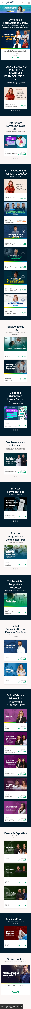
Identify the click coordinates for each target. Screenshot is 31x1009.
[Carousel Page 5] (20, 110)
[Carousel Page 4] (18, 110)
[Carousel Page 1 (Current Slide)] (11, 110)
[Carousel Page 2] (13, 110)
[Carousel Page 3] (15, 110)
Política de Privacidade (11, 1007)
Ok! (21, 1006)
